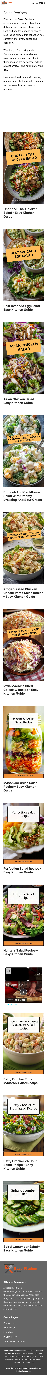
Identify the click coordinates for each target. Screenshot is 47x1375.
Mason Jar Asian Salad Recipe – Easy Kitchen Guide (20, 786)
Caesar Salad (17, 984)
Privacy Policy (10, 1337)
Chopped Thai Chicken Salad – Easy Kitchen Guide (20, 212)
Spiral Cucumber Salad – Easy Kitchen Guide (21, 1248)
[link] (7, 984)
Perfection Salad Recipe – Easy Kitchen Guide (22, 870)
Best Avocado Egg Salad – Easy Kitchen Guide (22, 308)
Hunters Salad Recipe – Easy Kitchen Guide (20, 952)
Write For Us (9, 1327)
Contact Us (8, 1323)
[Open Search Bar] (33, 3)
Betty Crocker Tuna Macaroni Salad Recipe (20, 1081)
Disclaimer (8, 1332)
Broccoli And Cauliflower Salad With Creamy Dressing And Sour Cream (22, 496)
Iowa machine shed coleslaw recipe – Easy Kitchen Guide (20, 689)
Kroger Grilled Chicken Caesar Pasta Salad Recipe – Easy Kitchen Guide (23, 593)
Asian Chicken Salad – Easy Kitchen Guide (19, 401)
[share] (38, 984)
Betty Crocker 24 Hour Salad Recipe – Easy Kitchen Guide (20, 1165)
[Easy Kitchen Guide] (6, 3)
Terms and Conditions (14, 1341)
